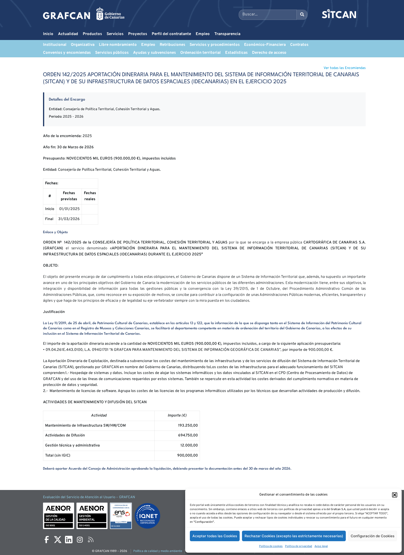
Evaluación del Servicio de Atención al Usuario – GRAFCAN (89, 497)
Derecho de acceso (269, 52)
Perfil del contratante (171, 34)
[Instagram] (79, 539)
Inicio (48, 34)
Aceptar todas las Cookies (214, 536)
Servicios (115, 34)
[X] (57, 539)
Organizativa (82, 44)
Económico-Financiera (265, 44)
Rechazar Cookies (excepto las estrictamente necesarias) (294, 536)
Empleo (203, 34)
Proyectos (137, 34)
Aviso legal (321, 546)
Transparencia (227, 34)
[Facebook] (46, 539)
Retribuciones (172, 44)
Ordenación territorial (200, 52)
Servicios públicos (112, 52)
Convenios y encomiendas (67, 52)
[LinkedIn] (68, 539)
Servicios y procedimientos (215, 44)
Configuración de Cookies (372, 536)
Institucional (54, 44)
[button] (394, 495)
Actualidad (68, 34)
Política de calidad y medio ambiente (157, 551)
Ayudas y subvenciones (154, 52)
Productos (92, 34)
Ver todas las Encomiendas (345, 68)
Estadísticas (236, 52)
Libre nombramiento (118, 44)
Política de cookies (271, 546)
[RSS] (90, 539)
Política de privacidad (298, 546)
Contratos (299, 44)
